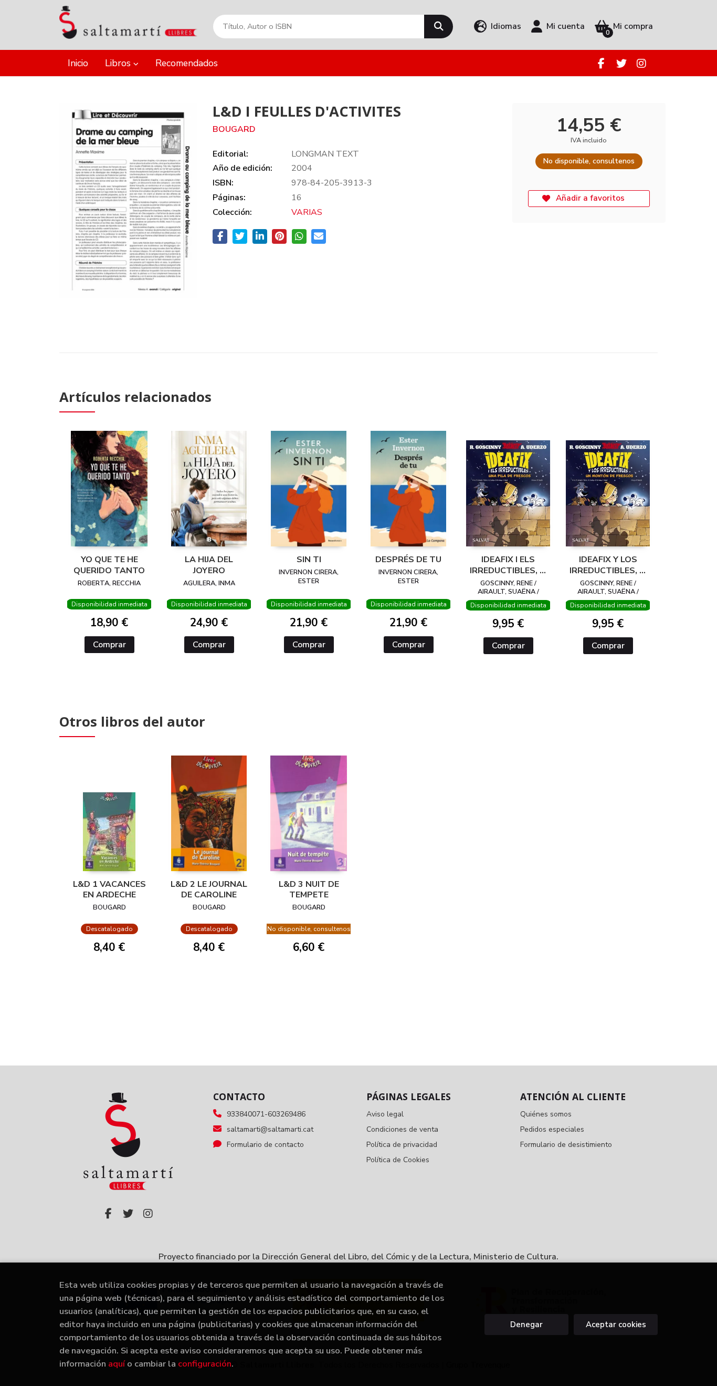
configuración (204, 1364)
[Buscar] (438, 26)
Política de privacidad (401, 1145)
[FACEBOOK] (601, 63)
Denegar (526, 1324)
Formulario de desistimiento (566, 1145)
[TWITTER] (621, 63)
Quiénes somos (546, 1114)
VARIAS (306, 212)
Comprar (109, 644)
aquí (116, 1364)
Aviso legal (385, 1114)
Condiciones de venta (402, 1129)
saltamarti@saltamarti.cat (270, 1129)
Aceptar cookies (616, 1324)
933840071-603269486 (266, 1114)
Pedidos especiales (552, 1129)
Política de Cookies (397, 1160)
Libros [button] (119, 63)
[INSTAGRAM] (641, 63)
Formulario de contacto (265, 1145)
